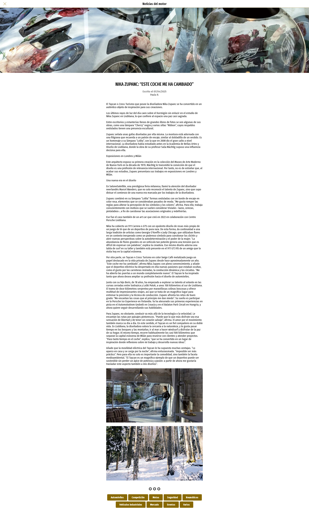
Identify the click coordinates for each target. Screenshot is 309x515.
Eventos (171, 504)
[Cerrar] (4, 3)
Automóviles (117, 497)
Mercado (154, 504)
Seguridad (172, 497)
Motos (156, 497)
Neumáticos (192, 497)
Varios (186, 504)
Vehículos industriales (130, 504)
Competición (138, 497)
